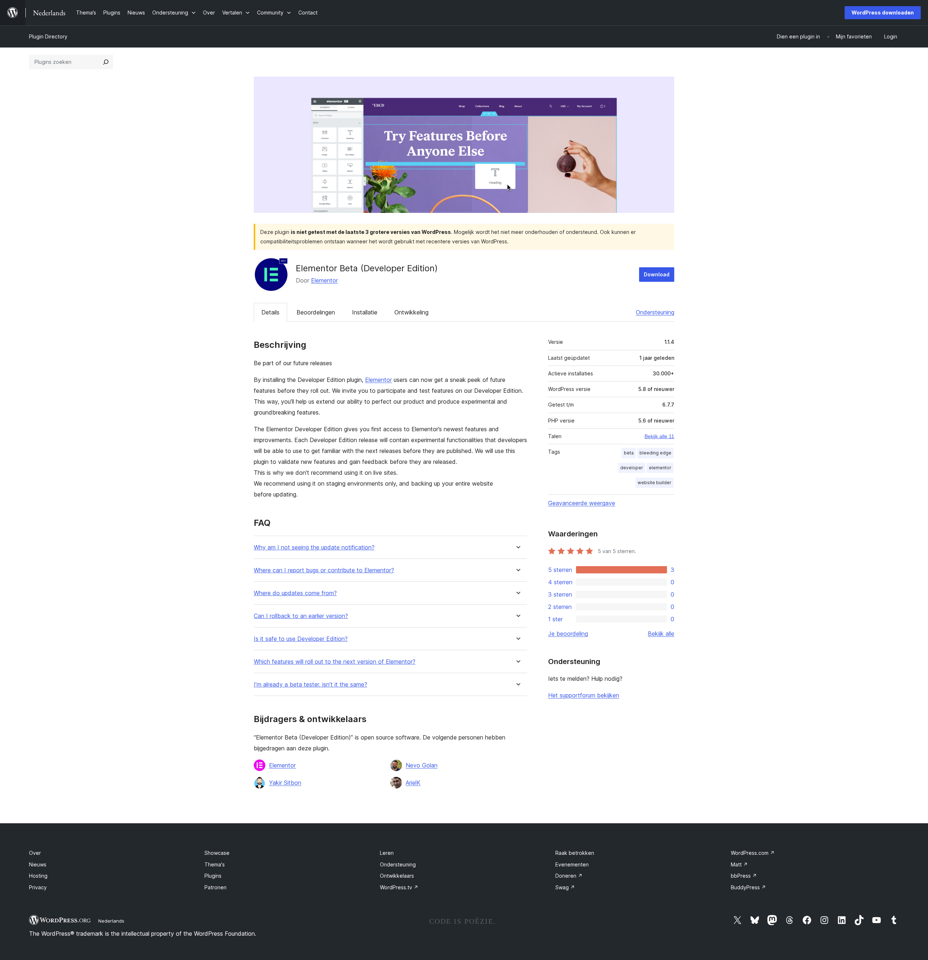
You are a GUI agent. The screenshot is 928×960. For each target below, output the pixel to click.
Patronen (215, 887)
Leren (387, 853)
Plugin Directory (48, 36)
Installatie (364, 312)
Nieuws (37, 864)
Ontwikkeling (411, 312)
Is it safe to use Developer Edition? (301, 638)
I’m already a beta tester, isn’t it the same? (310, 684)
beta (629, 453)
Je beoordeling (568, 633)
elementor (660, 467)
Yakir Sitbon (285, 782)
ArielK (413, 782)
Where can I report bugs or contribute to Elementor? (324, 570)
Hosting (38, 876)
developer (631, 467)
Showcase (216, 853)
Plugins (212, 876)
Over (35, 853)
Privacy (38, 887)
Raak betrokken (574, 853)
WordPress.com (753, 853)
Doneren (569, 876)
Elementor (324, 280)
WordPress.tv (399, 887)
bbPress (744, 876)
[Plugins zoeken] (106, 62)
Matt (739, 864)
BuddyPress (748, 887)
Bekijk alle (661, 633)
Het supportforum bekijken (583, 695)
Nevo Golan (422, 765)
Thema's (214, 864)
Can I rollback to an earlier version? (301, 616)
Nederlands (111, 921)
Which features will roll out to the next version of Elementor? (334, 661)
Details (270, 312)
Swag (565, 887)
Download (657, 274)
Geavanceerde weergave (581, 503)
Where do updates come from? (295, 593)
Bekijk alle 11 (659, 436)
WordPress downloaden (883, 12)
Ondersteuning (655, 312)
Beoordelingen (316, 312)
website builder (654, 482)
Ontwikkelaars (397, 876)
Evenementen (572, 864)
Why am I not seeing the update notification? (314, 547)
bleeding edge (655, 453)
